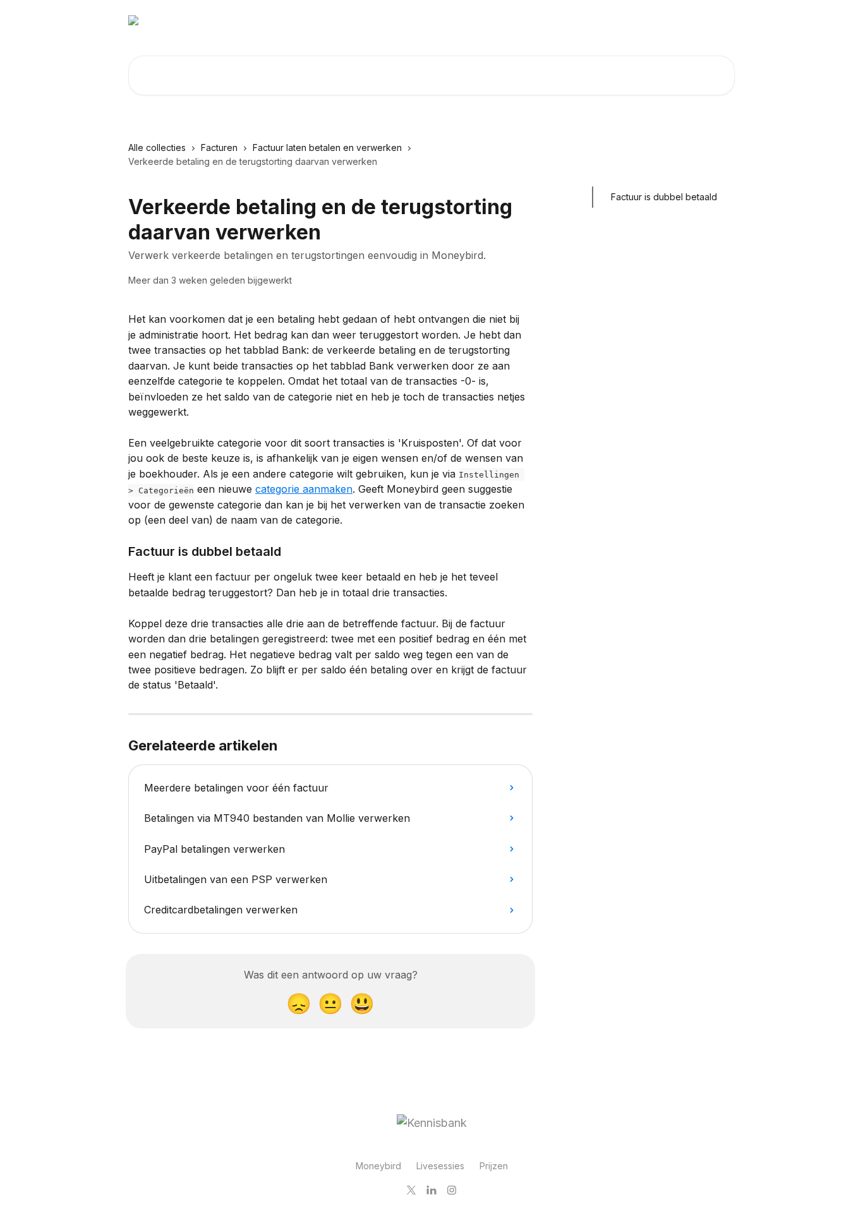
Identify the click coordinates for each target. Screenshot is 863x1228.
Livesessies (440, 1165)
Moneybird (378, 1165)
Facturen (219, 147)
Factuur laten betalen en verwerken (327, 147)
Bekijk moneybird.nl (683, 20)
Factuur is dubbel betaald (664, 196)
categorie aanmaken (304, 489)
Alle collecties (157, 147)
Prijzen (494, 1165)
